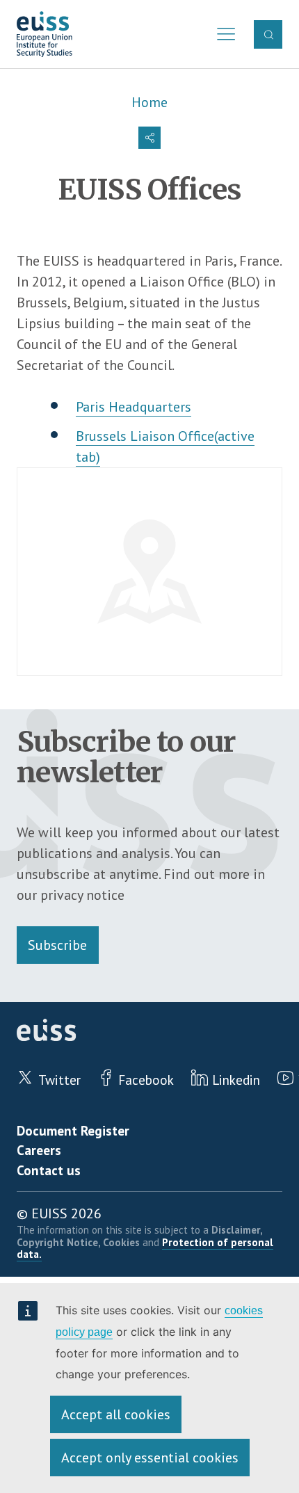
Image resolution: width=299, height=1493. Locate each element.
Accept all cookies (115, 1414)
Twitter (59, 1079)
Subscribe (57, 945)
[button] (149, 138)
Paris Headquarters (133, 407)
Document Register (73, 1130)
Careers (39, 1150)
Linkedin (236, 1079)
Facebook (146, 1079)
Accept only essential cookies (150, 1457)
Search (268, 34)
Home (149, 102)
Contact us (49, 1170)
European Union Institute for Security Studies (45, 34)
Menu (222, 34)
